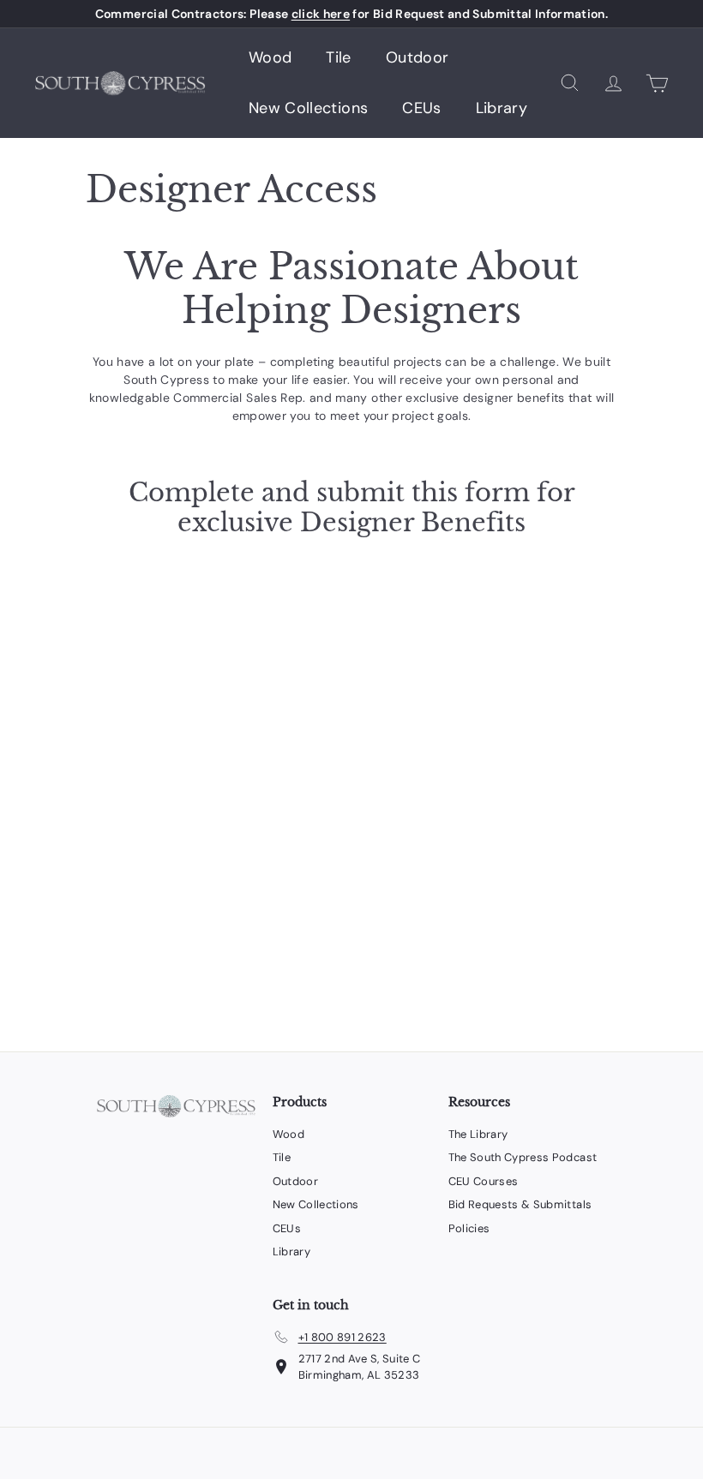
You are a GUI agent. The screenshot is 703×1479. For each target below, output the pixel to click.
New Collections (308, 108)
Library (501, 108)
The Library (478, 1134)
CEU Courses (483, 1181)
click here (321, 13)
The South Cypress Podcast (523, 1157)
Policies (469, 1228)
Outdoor (417, 57)
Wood (270, 57)
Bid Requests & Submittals (520, 1204)
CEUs (421, 108)
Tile (338, 57)
